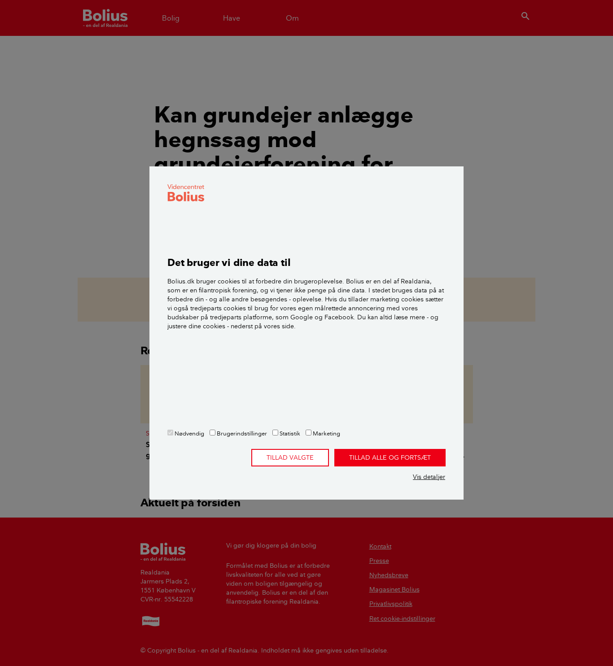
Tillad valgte (290, 457)
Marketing (325, 433)
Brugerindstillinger (241, 433)
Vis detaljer (429, 477)
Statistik (289, 433)
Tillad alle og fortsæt (390, 457)
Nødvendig (188, 433)
